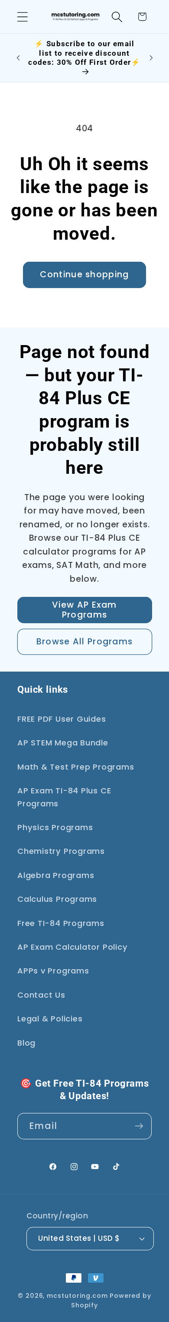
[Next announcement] (151, 57)
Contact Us (41, 994)
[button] (22, 16)
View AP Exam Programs (84, 610)
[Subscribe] (139, 1126)
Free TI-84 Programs (60, 923)
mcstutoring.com (77, 1295)
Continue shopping (84, 274)
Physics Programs (55, 827)
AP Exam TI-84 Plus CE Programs (64, 796)
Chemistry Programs (61, 851)
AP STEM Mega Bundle (62, 742)
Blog (26, 1042)
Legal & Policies (49, 1018)
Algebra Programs (55, 875)
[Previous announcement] (18, 57)
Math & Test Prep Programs (75, 766)
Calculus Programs (57, 899)
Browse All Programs (84, 641)
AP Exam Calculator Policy (72, 947)
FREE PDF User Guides (61, 718)
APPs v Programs (53, 970)
